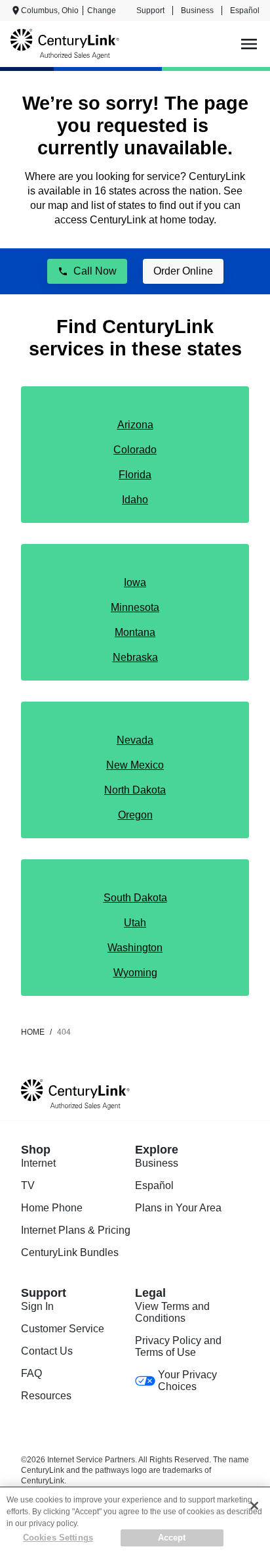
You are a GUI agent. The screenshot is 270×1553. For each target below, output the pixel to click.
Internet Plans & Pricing (75, 1230)
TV (28, 1185)
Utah (135, 922)
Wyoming (135, 972)
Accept (172, 1537)
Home (33, 1032)
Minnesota (135, 607)
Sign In (37, 1306)
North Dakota (135, 790)
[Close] (254, 1505)
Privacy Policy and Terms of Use (178, 1346)
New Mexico (135, 765)
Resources (46, 1395)
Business (197, 10)
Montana (135, 632)
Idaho (135, 499)
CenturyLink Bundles (70, 1252)
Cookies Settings (58, 1537)
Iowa (135, 582)
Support (150, 10)
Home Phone (52, 1207)
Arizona (135, 424)
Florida (135, 474)
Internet (38, 1163)
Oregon (135, 815)
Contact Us (47, 1351)
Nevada (135, 740)
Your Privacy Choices (187, 1380)
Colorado (135, 449)
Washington (135, 947)
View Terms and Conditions (172, 1312)
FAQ (31, 1373)
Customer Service (62, 1328)
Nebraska (135, 657)
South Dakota (135, 897)
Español (245, 10)
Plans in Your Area (178, 1207)
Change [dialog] (101, 10)
